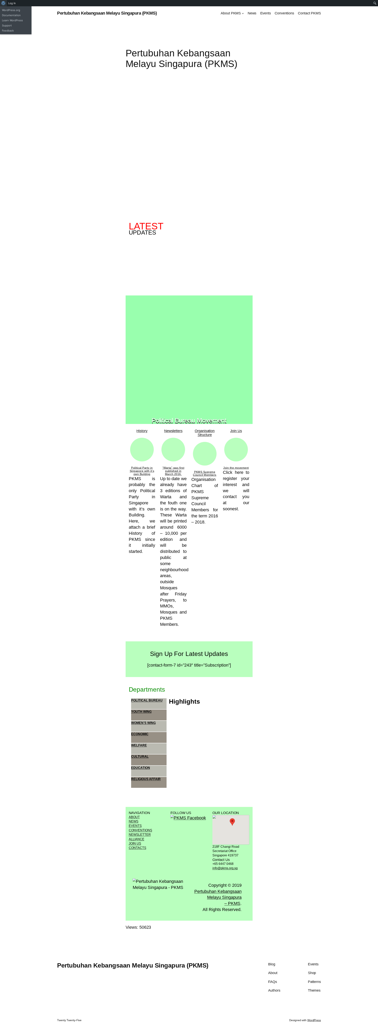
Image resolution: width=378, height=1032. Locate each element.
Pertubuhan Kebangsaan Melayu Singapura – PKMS (218, 897)
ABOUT (134, 817)
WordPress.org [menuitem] (11, 10)
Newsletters (173, 431)
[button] (232, 822)
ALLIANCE (136, 839)
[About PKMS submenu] (243, 13)
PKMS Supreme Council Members (204, 473)
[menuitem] (3, 3)
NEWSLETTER (140, 834)
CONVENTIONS (140, 830)
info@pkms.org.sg (225, 868)
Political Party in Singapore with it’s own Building (142, 471)
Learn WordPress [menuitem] (12, 20)
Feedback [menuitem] (8, 30)
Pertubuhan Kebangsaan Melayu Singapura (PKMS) (107, 13)
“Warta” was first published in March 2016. (173, 471)
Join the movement (236, 467)
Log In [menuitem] (12, 3)
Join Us (236, 431)
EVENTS (135, 825)
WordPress (314, 1020)
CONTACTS (137, 847)
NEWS (133, 821)
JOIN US (135, 843)
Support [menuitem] (7, 25)
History (141, 431)
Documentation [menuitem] (11, 15)
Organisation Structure (205, 433)
